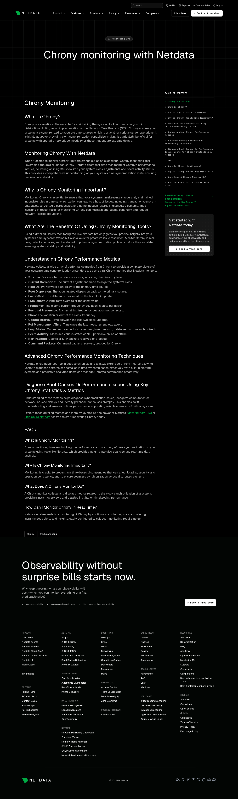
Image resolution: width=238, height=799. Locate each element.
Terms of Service (189, 722)
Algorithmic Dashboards (74, 682)
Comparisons (187, 673)
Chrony (30, 534)
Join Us (184, 713)
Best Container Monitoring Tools (197, 686)
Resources (131, 13)
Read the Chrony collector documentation (179, 197)
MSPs (104, 673)
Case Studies (108, 714)
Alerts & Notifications (73, 714)
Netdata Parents (30, 646)
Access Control (109, 687)
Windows (145, 687)
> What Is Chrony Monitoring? (183, 166)
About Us (185, 699)
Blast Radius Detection (74, 660)
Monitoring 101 (188, 660)
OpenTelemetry (69, 719)
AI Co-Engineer (69, 642)
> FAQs (169, 160)
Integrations (28, 673)
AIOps (65, 637)
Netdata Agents (30, 642)
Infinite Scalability (70, 691)
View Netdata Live (139, 413)
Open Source (187, 708)
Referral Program (30, 714)
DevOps (105, 637)
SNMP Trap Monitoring (73, 746)
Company (151, 13)
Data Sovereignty (110, 696)
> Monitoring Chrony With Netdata (185, 112)
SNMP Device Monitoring (74, 750)
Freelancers (107, 669)
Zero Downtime (109, 700)
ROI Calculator (29, 696)
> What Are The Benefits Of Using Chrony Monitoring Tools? (186, 125)
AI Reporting (68, 646)
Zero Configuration (71, 678)
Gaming (144, 651)
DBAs (104, 646)
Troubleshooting (48, 534)
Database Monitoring (151, 710)
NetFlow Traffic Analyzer (74, 741)
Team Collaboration (111, 691)
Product (57, 13)
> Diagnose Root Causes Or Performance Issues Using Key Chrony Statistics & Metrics (189, 152)
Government (147, 655)
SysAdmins (107, 651)
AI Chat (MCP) (69, 651)
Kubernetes (147, 673)
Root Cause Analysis (73, 655)
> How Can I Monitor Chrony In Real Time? (187, 184)
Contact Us (186, 717)
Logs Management (71, 710)
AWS (143, 678)
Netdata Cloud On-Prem (34, 655)
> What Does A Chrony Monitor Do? (185, 177)
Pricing (113, 13)
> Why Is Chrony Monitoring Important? (189, 118)
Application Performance (153, 714)
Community (186, 669)
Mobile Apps (28, 664)
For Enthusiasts (30, 710)
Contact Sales (29, 700)
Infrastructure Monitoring (153, 700)
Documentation (188, 642)
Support (184, 664)
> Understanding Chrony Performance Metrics (187, 133)
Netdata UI (27, 660)
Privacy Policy (187, 726)
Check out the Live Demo (179, 202)
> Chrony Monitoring (177, 101)
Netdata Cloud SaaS (32, 651)
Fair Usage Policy (189, 731)
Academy (185, 651)
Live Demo (180, 13)
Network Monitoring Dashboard (78, 732)
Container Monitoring (152, 705)
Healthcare (146, 646)
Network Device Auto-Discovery (79, 755)
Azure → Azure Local (152, 719)
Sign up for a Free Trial (177, 205)
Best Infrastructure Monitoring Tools (196, 680)
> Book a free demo (207, 13)
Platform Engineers (110, 655)
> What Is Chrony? (176, 107)
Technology (147, 660)
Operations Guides (190, 655)
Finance (145, 642)
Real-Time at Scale (71, 687)
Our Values (186, 704)
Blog (182, 646)
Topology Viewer (70, 737)
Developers (107, 664)
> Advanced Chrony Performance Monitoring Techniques (184, 142)
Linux (143, 682)
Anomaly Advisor (70, 664)
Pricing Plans (28, 691)
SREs (104, 642)
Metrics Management (72, 705)
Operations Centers (111, 660)
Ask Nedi (185, 637)
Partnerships (28, 705)
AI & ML (144, 637)
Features (76, 13)
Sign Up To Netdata (37, 417)
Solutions (95, 13)
